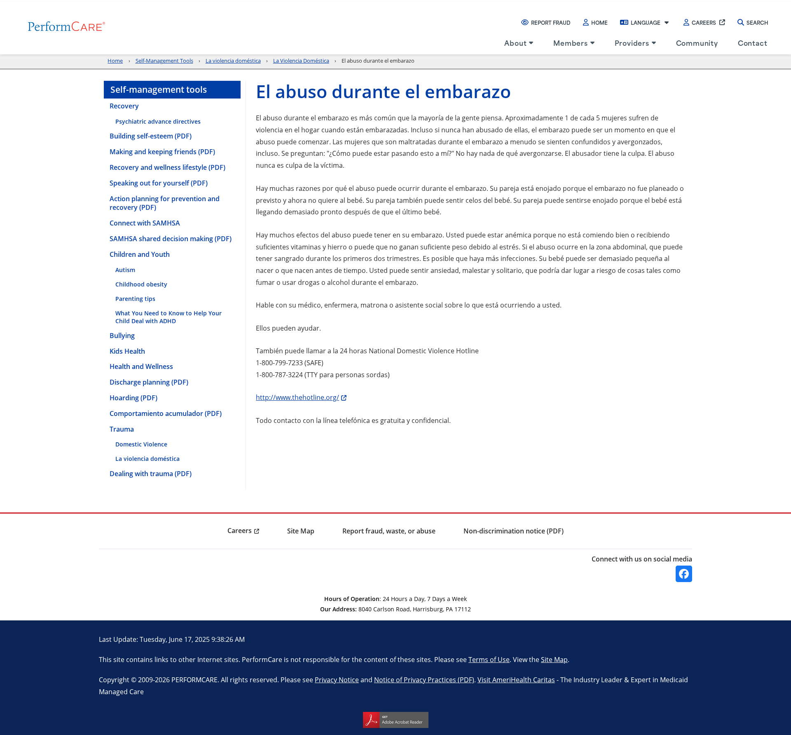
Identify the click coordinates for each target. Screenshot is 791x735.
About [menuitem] (515, 42)
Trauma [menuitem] (122, 429)
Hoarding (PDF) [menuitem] (133, 397)
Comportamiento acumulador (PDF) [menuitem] (166, 413)
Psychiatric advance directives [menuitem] (158, 121)
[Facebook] (684, 574)
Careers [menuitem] (239, 530)
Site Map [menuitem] (300, 530)
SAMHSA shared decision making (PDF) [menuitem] (171, 238)
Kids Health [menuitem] (127, 351)
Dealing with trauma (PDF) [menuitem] (151, 473)
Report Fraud (551, 22)
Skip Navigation (25, 1)
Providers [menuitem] (632, 42)
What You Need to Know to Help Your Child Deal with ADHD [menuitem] (168, 317)
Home (599, 22)
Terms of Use (489, 659)
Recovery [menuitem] (124, 105)
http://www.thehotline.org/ (301, 397)
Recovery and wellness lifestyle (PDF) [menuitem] (167, 167)
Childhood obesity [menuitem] (141, 284)
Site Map (554, 659)
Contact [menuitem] (753, 42)
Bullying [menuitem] (122, 335)
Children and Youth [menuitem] (140, 254)
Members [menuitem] (570, 42)
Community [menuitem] (697, 42)
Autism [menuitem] (125, 270)
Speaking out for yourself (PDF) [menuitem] (159, 183)
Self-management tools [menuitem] (158, 89)
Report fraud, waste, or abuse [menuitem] (388, 530)
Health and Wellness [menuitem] (141, 366)
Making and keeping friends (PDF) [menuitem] (162, 151)
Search (757, 22)
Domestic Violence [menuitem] (141, 444)
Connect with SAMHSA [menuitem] (145, 223)
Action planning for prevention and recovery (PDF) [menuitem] (165, 203)
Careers (704, 22)
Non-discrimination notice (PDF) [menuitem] (513, 530)
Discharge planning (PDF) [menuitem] (149, 382)
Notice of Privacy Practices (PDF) (424, 679)
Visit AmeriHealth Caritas (516, 679)
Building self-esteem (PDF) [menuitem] (151, 136)
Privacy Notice (337, 679)
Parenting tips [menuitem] (135, 299)
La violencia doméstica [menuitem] (147, 459)
